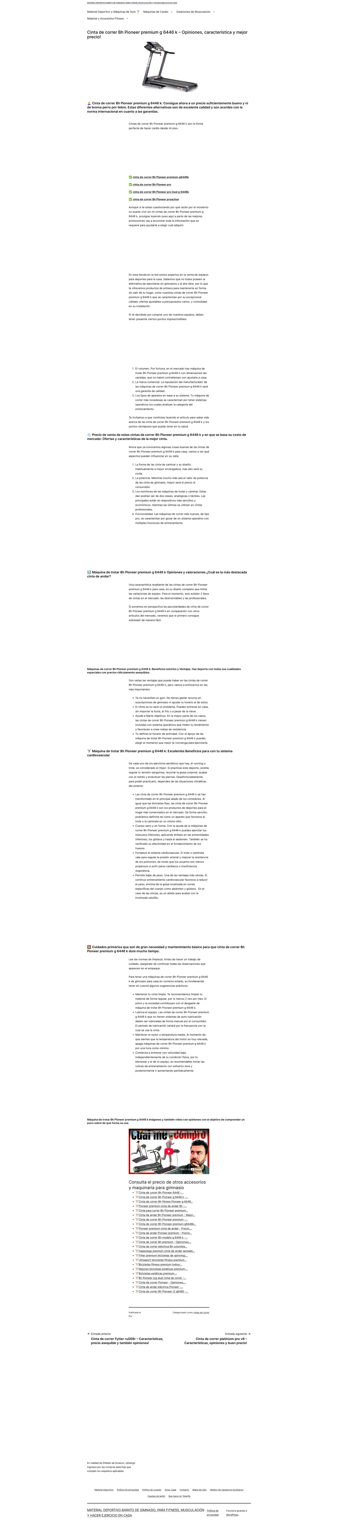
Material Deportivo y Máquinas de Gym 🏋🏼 (113, 11)
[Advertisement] (169, 152)
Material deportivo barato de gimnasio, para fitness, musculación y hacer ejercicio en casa (132, 3)
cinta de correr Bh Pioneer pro (152, 184)
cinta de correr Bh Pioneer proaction (156, 199)
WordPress (232, 1514)
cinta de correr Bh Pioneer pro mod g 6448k (161, 192)
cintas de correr (201, 1312)
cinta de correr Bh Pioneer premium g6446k (161, 177)
